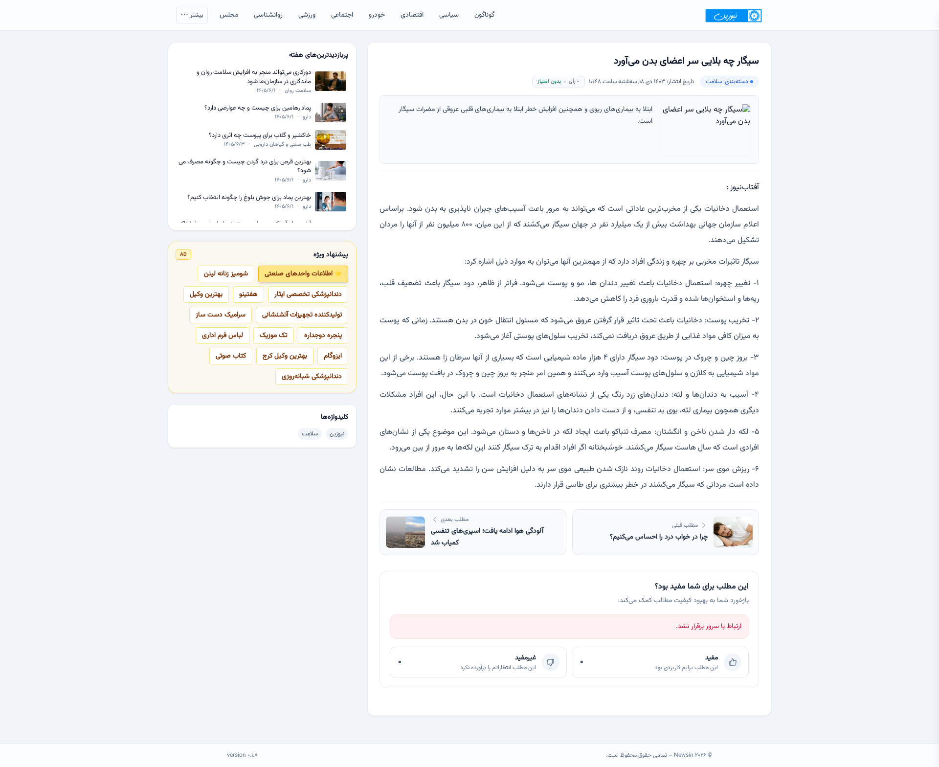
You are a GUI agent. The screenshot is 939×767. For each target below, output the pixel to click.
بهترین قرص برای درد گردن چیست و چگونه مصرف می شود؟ (245, 167)
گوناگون (484, 15)
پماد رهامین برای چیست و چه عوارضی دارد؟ (257, 108)
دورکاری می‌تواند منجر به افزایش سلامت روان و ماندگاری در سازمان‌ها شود (254, 77)
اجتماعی (342, 15)
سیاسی (449, 15)
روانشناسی (268, 15)
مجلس (229, 15)
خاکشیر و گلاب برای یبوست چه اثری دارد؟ (260, 135)
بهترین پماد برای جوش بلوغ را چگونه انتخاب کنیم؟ (249, 197)
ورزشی (306, 15)
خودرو (377, 15)
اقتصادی (412, 15)
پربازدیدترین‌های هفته (318, 55)
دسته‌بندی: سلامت (727, 82)
